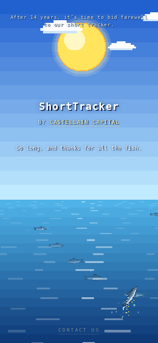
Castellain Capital (85, 122)
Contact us (79, 330)
